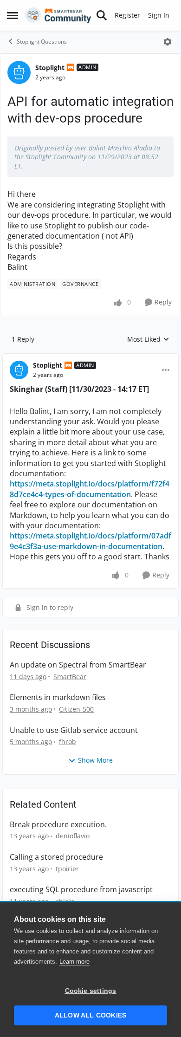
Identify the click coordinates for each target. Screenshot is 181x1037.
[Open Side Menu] (12, 15)
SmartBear (69, 676)
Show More (95, 760)
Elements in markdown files (58, 697)
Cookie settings (90, 990)
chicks (65, 901)
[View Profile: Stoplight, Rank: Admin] (19, 72)
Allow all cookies (90, 1015)
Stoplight (50, 67)
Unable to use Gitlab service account (74, 730)
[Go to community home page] (58, 15)
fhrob (67, 741)
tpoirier (67, 868)
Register (127, 15)
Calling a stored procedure (56, 857)
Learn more (74, 961)
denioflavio (73, 835)
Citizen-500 (76, 709)
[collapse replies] (90, 358)
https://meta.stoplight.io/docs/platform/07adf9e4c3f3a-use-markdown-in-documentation (90, 541)
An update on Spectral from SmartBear (78, 665)
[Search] (101, 15)
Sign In (158, 15)
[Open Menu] (167, 41)
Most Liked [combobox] (148, 339)
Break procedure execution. (58, 825)
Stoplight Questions (42, 41)
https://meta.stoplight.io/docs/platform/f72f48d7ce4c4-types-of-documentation (89, 489)
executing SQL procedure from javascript (81, 889)
